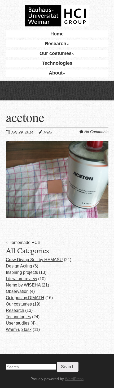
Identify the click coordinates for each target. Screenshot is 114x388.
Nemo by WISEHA (23, 285)
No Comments (96, 132)
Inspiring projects (22, 272)
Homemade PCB (24, 242)
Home (57, 33)
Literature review (21, 278)
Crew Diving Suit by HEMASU (34, 259)
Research (55, 43)
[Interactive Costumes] (57, 17)
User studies (17, 323)
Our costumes (56, 53)
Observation (17, 291)
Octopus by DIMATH (25, 297)
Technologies (57, 63)
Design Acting (19, 266)
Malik (47, 132)
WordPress (74, 379)
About (56, 73)
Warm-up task (19, 329)
